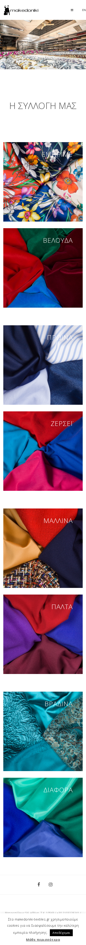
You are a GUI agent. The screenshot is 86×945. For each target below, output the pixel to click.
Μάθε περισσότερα (43, 939)
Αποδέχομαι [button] (61, 933)
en (84, 10)
